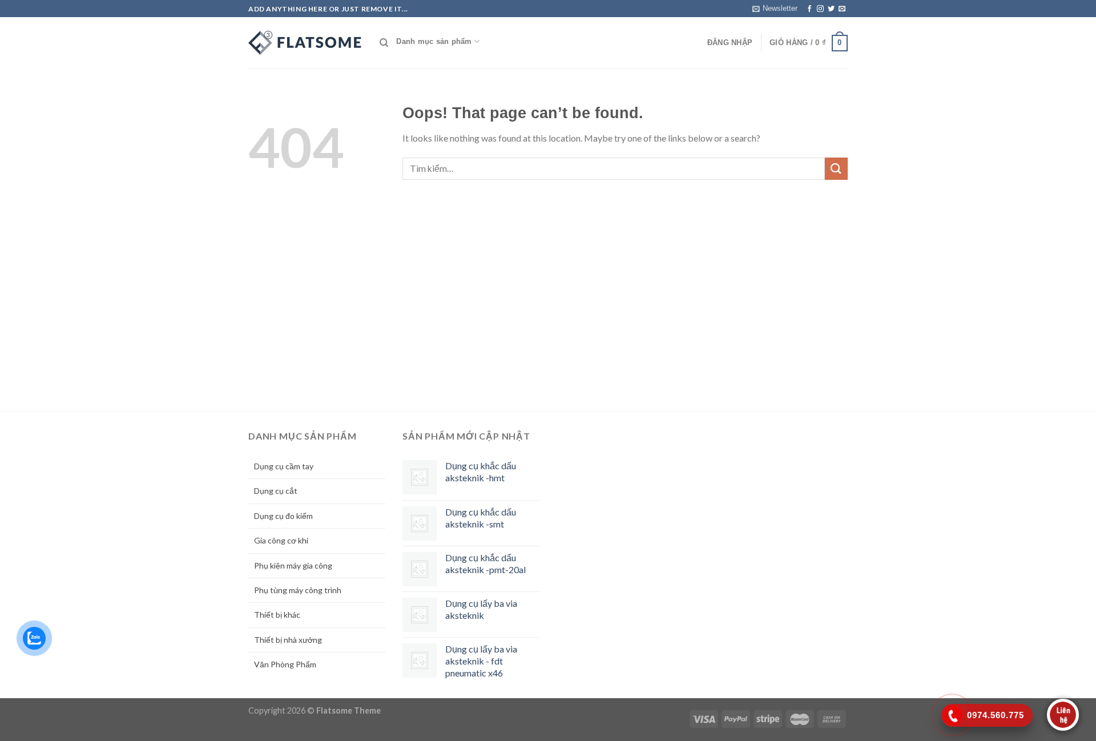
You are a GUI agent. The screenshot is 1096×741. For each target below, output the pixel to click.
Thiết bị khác (277, 614)
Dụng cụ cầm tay (283, 466)
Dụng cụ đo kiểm (283, 516)
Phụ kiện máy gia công (293, 565)
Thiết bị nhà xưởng (288, 640)
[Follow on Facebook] (809, 9)
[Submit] (836, 169)
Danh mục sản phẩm (434, 41)
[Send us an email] (842, 9)
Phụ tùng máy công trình (297, 590)
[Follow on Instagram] (820, 9)
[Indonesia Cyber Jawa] (305, 43)
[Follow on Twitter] (831, 9)
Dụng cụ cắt (275, 491)
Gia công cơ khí (281, 540)
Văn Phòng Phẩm (285, 664)
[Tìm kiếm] (384, 43)
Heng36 (573, 429)
